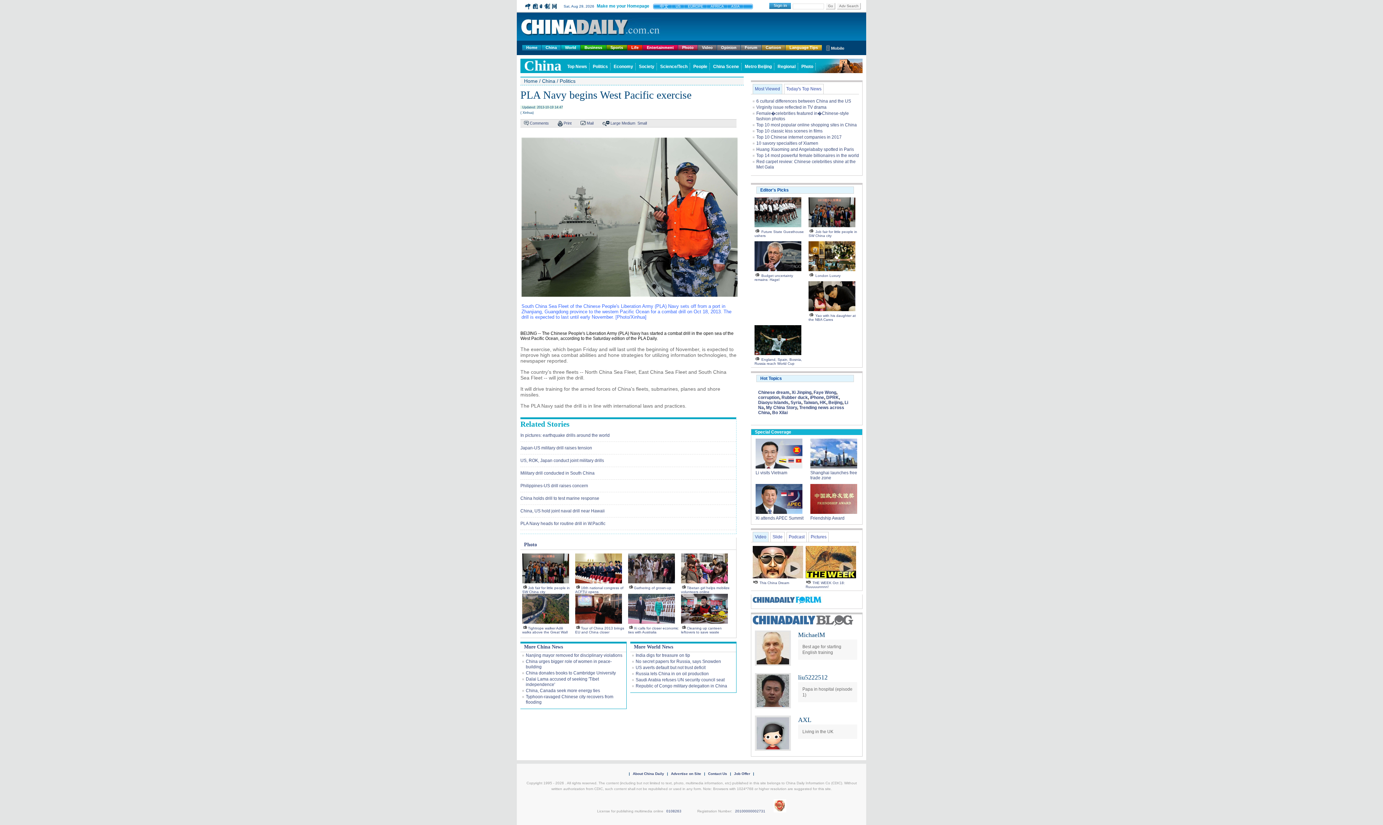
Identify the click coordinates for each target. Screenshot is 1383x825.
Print (568, 123)
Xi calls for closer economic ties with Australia (653, 630)
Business (593, 47)
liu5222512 (813, 677)
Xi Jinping (801, 392)
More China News (543, 647)
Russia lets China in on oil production (672, 673)
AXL (804, 719)
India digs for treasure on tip (663, 655)
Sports (616, 47)
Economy (623, 66)
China (551, 47)
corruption (768, 397)
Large (615, 123)
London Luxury (828, 276)
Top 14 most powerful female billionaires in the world (807, 155)
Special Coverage (773, 432)
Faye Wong (825, 392)
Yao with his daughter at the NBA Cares (832, 318)
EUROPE (695, 6)
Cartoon (773, 47)
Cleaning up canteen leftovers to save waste (701, 630)
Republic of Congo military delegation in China (681, 686)
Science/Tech (674, 66)
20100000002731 (750, 811)
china (542, 66)
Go (830, 6)
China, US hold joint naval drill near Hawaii (562, 511)
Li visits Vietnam (771, 472)
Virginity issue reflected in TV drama (791, 107)
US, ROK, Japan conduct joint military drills (562, 460)
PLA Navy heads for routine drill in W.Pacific (562, 523)
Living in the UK (817, 731)
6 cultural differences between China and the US (803, 101)
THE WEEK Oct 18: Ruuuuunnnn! (825, 585)
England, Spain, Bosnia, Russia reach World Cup (778, 362)
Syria (796, 402)
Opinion (729, 47)
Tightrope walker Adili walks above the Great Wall (545, 630)
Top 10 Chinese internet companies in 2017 (799, 137)
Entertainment (660, 47)
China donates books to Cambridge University (571, 673)
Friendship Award (827, 518)
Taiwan (811, 402)
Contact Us (717, 774)
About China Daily (648, 774)
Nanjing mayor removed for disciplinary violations (574, 655)
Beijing (835, 402)
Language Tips (803, 47)
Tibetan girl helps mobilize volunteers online (705, 590)
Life (635, 47)
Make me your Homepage (623, 6)
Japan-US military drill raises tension (556, 447)
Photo (688, 47)
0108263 (673, 811)
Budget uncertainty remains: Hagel (774, 278)
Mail (590, 123)
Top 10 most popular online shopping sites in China (806, 124)
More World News (653, 647)
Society (646, 66)
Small (642, 123)
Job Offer (742, 774)
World (570, 47)
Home (531, 47)
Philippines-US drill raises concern (554, 485)
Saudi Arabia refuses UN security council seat (680, 679)
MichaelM (811, 634)
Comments (539, 123)
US (678, 6)
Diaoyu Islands (773, 402)
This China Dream (774, 583)
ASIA (735, 6)
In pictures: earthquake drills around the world (565, 435)
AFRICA (717, 6)
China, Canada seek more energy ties (563, 690)
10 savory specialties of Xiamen (787, 143)
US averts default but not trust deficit (671, 667)
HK (823, 402)
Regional (787, 66)
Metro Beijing (758, 66)
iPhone (817, 397)
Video (707, 47)
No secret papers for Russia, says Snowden (678, 661)
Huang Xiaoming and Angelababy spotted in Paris (805, 149)
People (700, 66)
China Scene (726, 66)
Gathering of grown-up (652, 588)
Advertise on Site (686, 774)
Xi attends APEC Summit (780, 518)
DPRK (832, 397)
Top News (577, 66)
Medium (628, 123)
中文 (664, 6)
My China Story (781, 407)
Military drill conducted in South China (557, 473)
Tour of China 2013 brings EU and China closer (599, 630)
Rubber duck (795, 397)
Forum (751, 47)
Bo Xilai (780, 412)
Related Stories (544, 424)
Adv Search (849, 6)
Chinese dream (773, 392)
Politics (600, 66)
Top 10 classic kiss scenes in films (789, 131)
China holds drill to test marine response (559, 498)
